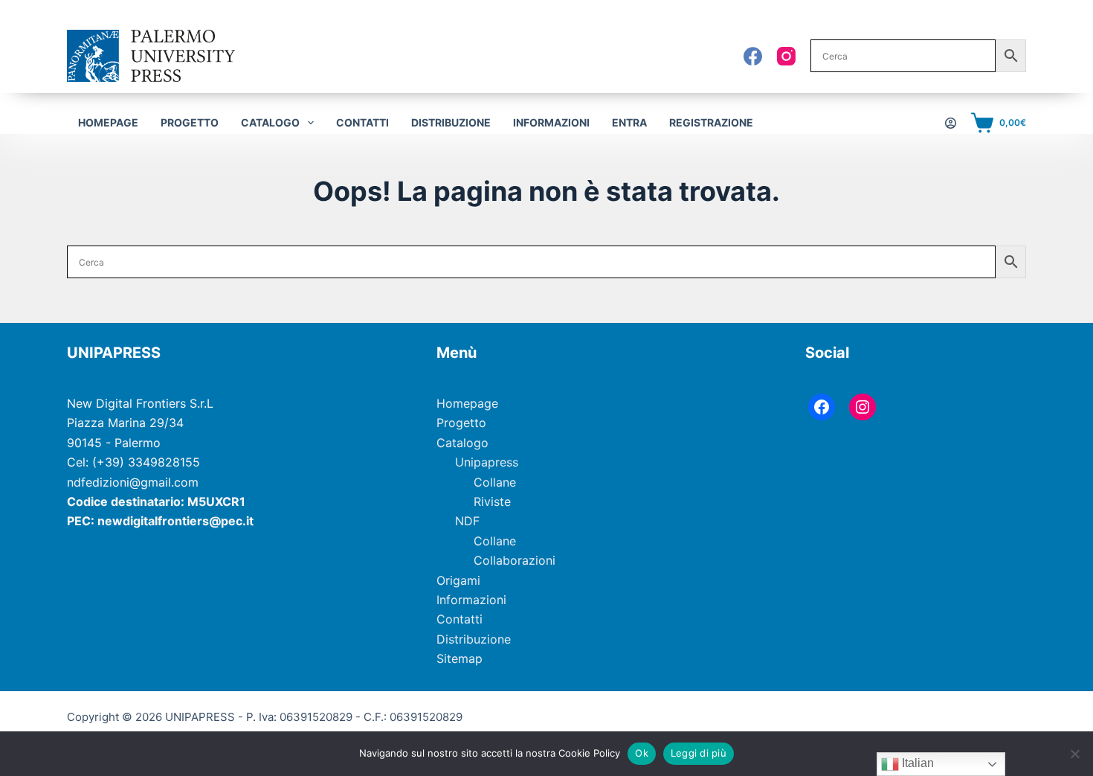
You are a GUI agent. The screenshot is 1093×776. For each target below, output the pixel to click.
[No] (1074, 753)
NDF (467, 520)
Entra (629, 122)
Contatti (362, 122)
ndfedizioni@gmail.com (133, 482)
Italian (916, 763)
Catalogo (462, 442)
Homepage (108, 122)
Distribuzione (451, 122)
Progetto (190, 122)
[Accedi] (950, 123)
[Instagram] (786, 56)
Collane (495, 482)
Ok (641, 753)
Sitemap (459, 658)
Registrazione (711, 122)
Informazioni (551, 122)
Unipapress (486, 462)
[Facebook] (753, 56)
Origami (458, 580)
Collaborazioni (514, 560)
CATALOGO (270, 122)
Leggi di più (698, 753)
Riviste (492, 501)
